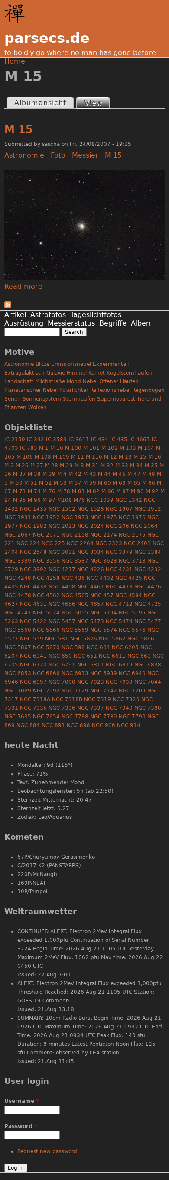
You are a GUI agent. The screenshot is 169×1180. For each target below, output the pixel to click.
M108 (64, 500)
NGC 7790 (132, 717)
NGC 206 (117, 526)
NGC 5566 (46, 630)
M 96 (34, 500)
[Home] (16, 14)
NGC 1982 (33, 526)
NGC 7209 (132, 691)
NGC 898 (78, 725)
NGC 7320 (126, 699)
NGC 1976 (132, 517)
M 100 (73, 448)
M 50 (16, 483)
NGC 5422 (33, 621)
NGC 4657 (90, 604)
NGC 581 (56, 639)
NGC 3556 (46, 561)
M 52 (45, 483)
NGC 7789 (103, 717)
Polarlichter (73, 390)
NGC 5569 (75, 630)
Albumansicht (40, 103)
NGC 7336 (62, 708)
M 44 (104, 474)
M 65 (133, 483)
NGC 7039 (119, 682)
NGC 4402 (100, 578)
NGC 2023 (62, 526)
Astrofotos (48, 314)
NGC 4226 (90, 569)
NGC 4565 (75, 595)
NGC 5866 (140, 639)
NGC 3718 (132, 561)
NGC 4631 (33, 604)
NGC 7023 (90, 682)
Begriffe (113, 323)
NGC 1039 (100, 500)
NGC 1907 (119, 509)
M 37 (19, 474)
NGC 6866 (46, 673)
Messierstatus (71, 323)
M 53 (60, 483)
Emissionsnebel (71, 364)
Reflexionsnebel (110, 390)
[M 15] (84, 278)
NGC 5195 (132, 613)
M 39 (48, 474)
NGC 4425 (128, 578)
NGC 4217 (62, 569)
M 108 (43, 457)
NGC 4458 (62, 587)
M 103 (128, 448)
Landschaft (18, 381)
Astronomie (24, 155)
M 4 (62, 474)
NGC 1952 (46, 517)
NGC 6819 (119, 665)
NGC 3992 (33, 569)
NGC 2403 (137, 543)
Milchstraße (50, 381)
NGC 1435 (33, 509)
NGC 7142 (103, 691)
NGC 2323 (108, 543)
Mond (74, 381)
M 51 (30, 483)
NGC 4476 (147, 587)
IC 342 (35, 439)
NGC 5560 (17, 630)
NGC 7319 (97, 699)
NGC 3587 (75, 561)
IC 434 (99, 439)
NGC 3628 (103, 561)
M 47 (133, 474)
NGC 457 (102, 595)
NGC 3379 (119, 552)
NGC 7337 (90, 708)
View (96, 103)
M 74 (34, 491)
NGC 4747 (17, 613)
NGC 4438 (33, 587)
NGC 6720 (33, 665)
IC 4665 (139, 439)
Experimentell (111, 364)
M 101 (91, 448)
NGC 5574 (103, 630)
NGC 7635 (17, 717)
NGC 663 (139, 656)
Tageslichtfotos (95, 314)
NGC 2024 (90, 526)
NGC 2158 (75, 535)
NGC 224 (28, 543)
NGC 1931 (17, 517)
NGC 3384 (147, 552)
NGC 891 (53, 725)
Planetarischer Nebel (31, 390)
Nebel (90, 381)
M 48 (148, 474)
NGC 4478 (17, 595)
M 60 (104, 483)
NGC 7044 (147, 682)
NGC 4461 (90, 587)
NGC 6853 (17, 673)
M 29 (66, 465)
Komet (96, 373)
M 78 (63, 491)
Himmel (77, 373)
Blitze (42, 364)
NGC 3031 (62, 552)
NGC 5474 (119, 621)
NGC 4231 (119, 569)
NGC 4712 (119, 604)
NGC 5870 (46, 647)
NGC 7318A (35, 699)
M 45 (119, 474)
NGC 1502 (62, 509)
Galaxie (55, 373)
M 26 (22, 465)
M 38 (34, 474)
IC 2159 (14, 439)
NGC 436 (73, 578)
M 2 (9, 465)
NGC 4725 (147, 604)
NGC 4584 (128, 595)
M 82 (93, 491)
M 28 (51, 465)
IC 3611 (78, 439)
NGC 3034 (90, 552)
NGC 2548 (33, 552)
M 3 (79, 465)
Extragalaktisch (24, 373)
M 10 (56, 448)
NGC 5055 (75, 613)
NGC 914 (128, 725)
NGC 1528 (90, 509)
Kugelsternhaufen (130, 373)
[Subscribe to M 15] (7, 306)
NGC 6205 (125, 647)
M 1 (44, 448)
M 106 (24, 457)
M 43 (89, 474)
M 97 (48, 500)
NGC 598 (73, 647)
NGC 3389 (17, 561)
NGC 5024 (46, 613)
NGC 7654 (46, 717)
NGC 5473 (90, 621)
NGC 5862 (112, 639)
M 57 (74, 483)
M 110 (94, 457)
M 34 (136, 465)
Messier (85, 155)
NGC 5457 (62, 621)
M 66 (148, 483)
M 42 (74, 474)
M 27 (36, 465)
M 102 (109, 448)
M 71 (19, 491)
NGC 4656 (62, 604)
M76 (79, 500)
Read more (23, 286)
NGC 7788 (75, 717)
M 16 (154, 457)
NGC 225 (53, 543)
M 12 (110, 457)
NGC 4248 (17, 578)
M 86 (107, 491)
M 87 (122, 491)
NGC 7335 (33, 708)
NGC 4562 (46, 595)
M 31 (92, 465)
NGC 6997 (33, 682)
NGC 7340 (119, 708)
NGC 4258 (46, 578)
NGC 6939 (103, 673)
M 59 (89, 483)
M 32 (107, 465)
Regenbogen (148, 390)
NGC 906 (103, 725)
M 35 (151, 465)
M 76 (48, 491)
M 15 (18, 129)
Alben (140, 323)
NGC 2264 (80, 543)
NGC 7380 (147, 708)
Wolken (37, 407)
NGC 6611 (112, 656)
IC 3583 (56, 439)
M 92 (152, 491)
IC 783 (28, 448)
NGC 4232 (147, 569)
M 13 (125, 457)
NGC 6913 (75, 673)
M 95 (19, 500)
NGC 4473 (119, 587)
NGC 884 (28, 725)
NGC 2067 (17, 535)
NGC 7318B (67, 699)
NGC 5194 (103, 613)
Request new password (47, 1151)
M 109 (61, 457)
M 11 (77, 457)
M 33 (121, 465)
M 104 (146, 448)
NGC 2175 (132, 535)
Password (20, 1126)
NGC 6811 (90, 665)
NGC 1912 (147, 509)
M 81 (78, 491)
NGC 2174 (103, 535)
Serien (12, 399)
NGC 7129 (75, 691)
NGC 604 (98, 647)
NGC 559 (31, 639)
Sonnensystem (42, 399)
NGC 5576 (132, 630)
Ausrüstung (23, 323)
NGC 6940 (132, 673)
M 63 (119, 483)
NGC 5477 (147, 621)
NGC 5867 (17, 647)
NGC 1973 (75, 517)
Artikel (15, 314)
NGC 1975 (103, 517)
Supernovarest (116, 399)
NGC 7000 (62, 682)
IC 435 (118, 439)
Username (21, 1101)
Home (14, 61)
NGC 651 (85, 656)
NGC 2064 (144, 526)
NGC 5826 (83, 639)
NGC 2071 (46, 535)
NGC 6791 (62, 665)
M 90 (137, 491)
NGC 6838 (147, 665)
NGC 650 (60, 656)
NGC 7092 (46, 691)
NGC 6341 (33, 656)
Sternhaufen (79, 399)
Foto (58, 155)
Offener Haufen (119, 381)
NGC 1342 (128, 500)
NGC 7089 (17, 691)
